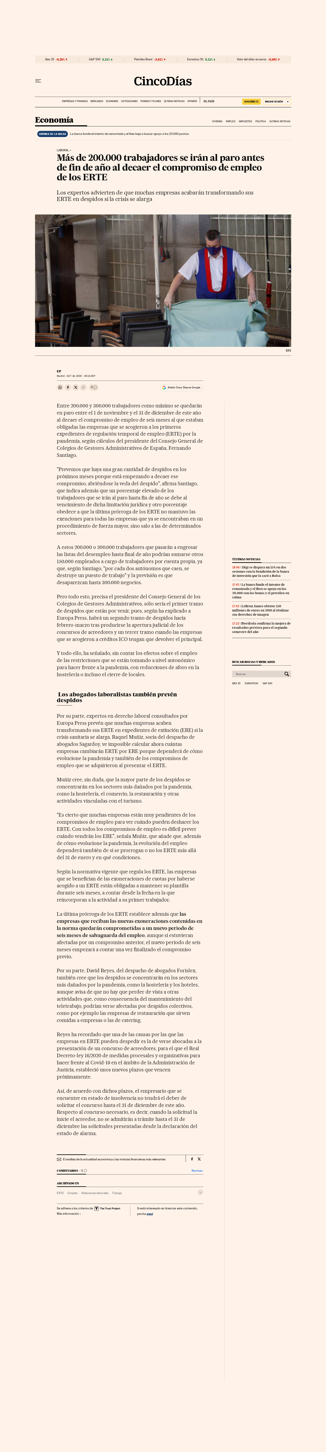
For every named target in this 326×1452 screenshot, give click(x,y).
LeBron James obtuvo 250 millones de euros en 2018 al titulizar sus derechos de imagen (260, 610)
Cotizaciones (129, 101)
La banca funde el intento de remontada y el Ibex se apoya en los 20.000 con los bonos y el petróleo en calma (260, 591)
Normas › (197, 1170)
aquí (150, 1214)
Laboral (63, 150)
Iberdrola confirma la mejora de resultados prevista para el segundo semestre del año (261, 627)
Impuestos (245, 121)
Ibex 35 (49, 59)
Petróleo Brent (143, 59)
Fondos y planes (150, 101)
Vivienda (217, 121)
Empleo (231, 121)
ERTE (60, 1193)
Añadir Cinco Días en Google (184, 387)
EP (59, 371)
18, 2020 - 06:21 (81, 376)
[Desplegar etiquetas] (200, 1192)
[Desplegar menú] (38, 81)
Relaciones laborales (94, 1193)
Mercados (96, 101)
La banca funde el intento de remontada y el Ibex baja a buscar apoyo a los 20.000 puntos (129, 134)
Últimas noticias (174, 101)
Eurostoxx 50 (195, 59)
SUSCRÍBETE (251, 101)
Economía (112, 101)
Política (260, 121)
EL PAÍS (207, 100)
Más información (68, 1213)
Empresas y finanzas (75, 101)
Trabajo (117, 1193)
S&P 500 (94, 59)
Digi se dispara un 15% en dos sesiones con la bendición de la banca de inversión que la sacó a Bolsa (260, 571)
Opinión (192, 101)
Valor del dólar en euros (251, 59)
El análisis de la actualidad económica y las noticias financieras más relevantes (114, 1159)
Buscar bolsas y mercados (253, 662)
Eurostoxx (251, 683)
